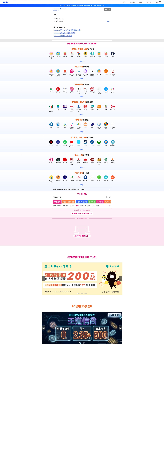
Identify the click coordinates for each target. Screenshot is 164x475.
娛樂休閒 (108, 202)
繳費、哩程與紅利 (68, 202)
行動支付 (83, 205)
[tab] (57, 206)
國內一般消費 (57, 205)
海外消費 (65, 205)
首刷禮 (72, 205)
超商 (88, 205)
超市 (93, 205)
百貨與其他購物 (82, 202)
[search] (160, 2)
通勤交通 (100, 202)
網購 (77, 205)
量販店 (98, 205)
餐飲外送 (92, 202)
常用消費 (57, 202)
